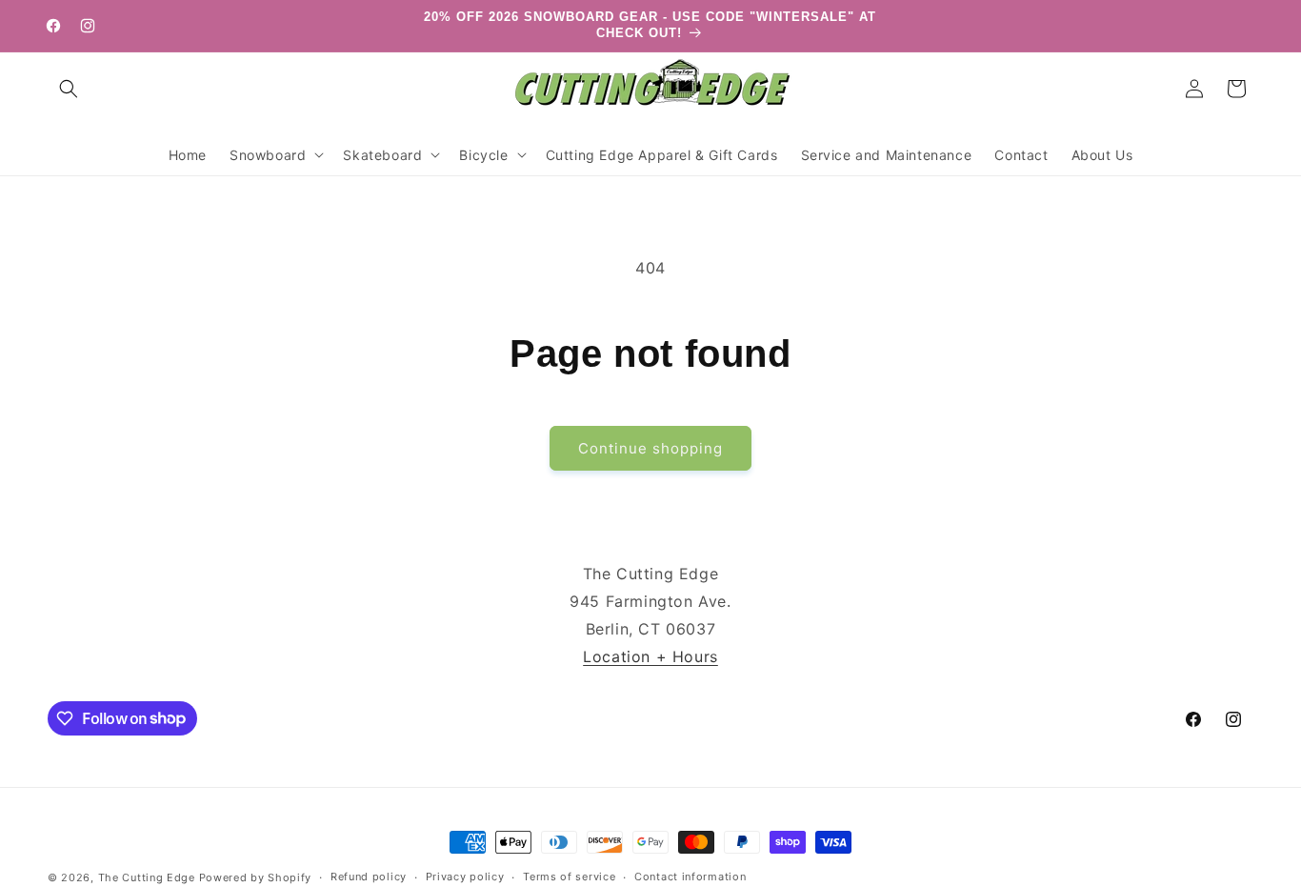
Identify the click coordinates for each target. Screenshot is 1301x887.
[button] (69, 89)
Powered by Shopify (255, 877)
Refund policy (368, 876)
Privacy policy (465, 876)
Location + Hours (650, 656)
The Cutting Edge (146, 877)
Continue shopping (650, 448)
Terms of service (569, 876)
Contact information (690, 876)
